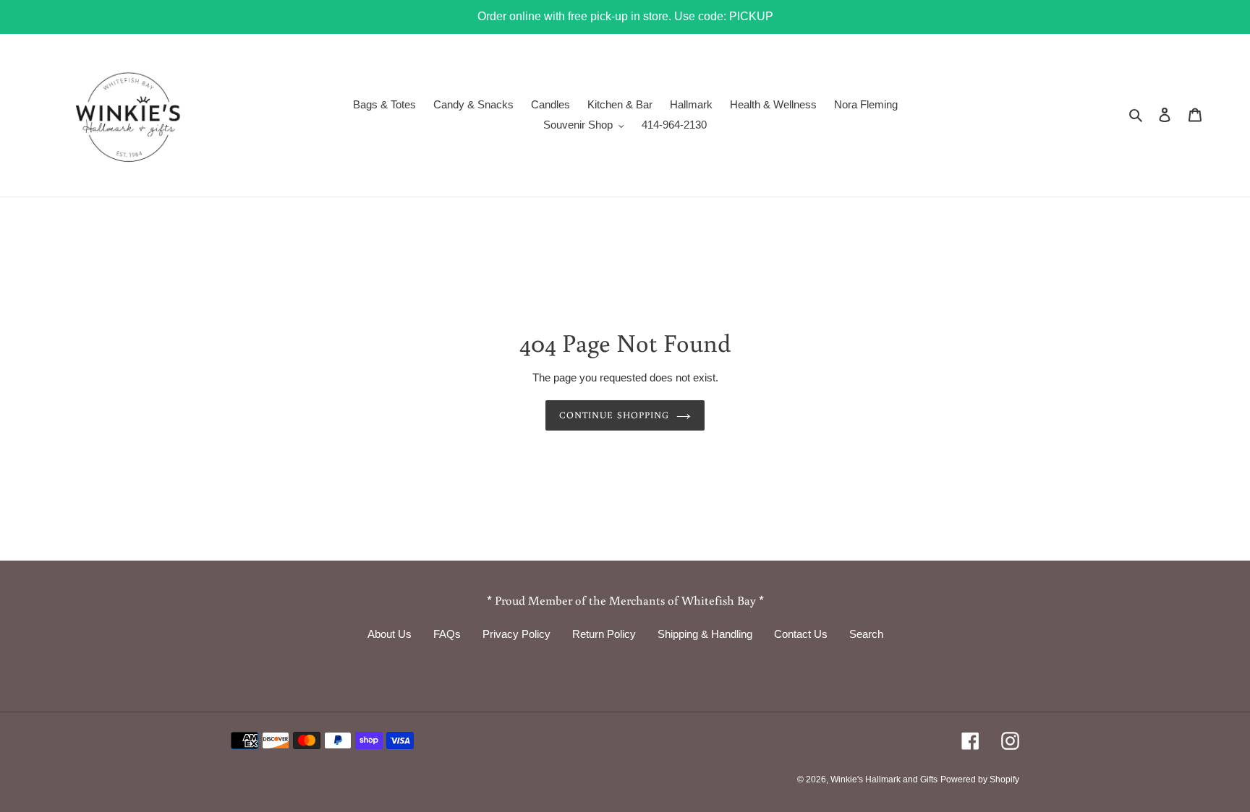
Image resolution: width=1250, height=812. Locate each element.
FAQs (447, 634)
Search (866, 634)
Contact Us (801, 634)
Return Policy (604, 634)
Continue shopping (614, 415)
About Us (389, 634)
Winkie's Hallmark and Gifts (884, 779)
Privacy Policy (516, 634)
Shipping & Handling (705, 634)
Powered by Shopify (979, 779)
